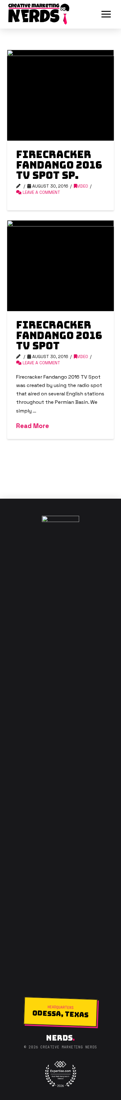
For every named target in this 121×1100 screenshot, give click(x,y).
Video (82, 186)
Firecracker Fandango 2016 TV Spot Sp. (59, 165)
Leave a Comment (40, 192)
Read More (32, 426)
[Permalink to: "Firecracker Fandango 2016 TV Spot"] (60, 265)
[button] (106, 14)
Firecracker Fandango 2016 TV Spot (59, 335)
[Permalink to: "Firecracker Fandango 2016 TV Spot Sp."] (60, 95)
